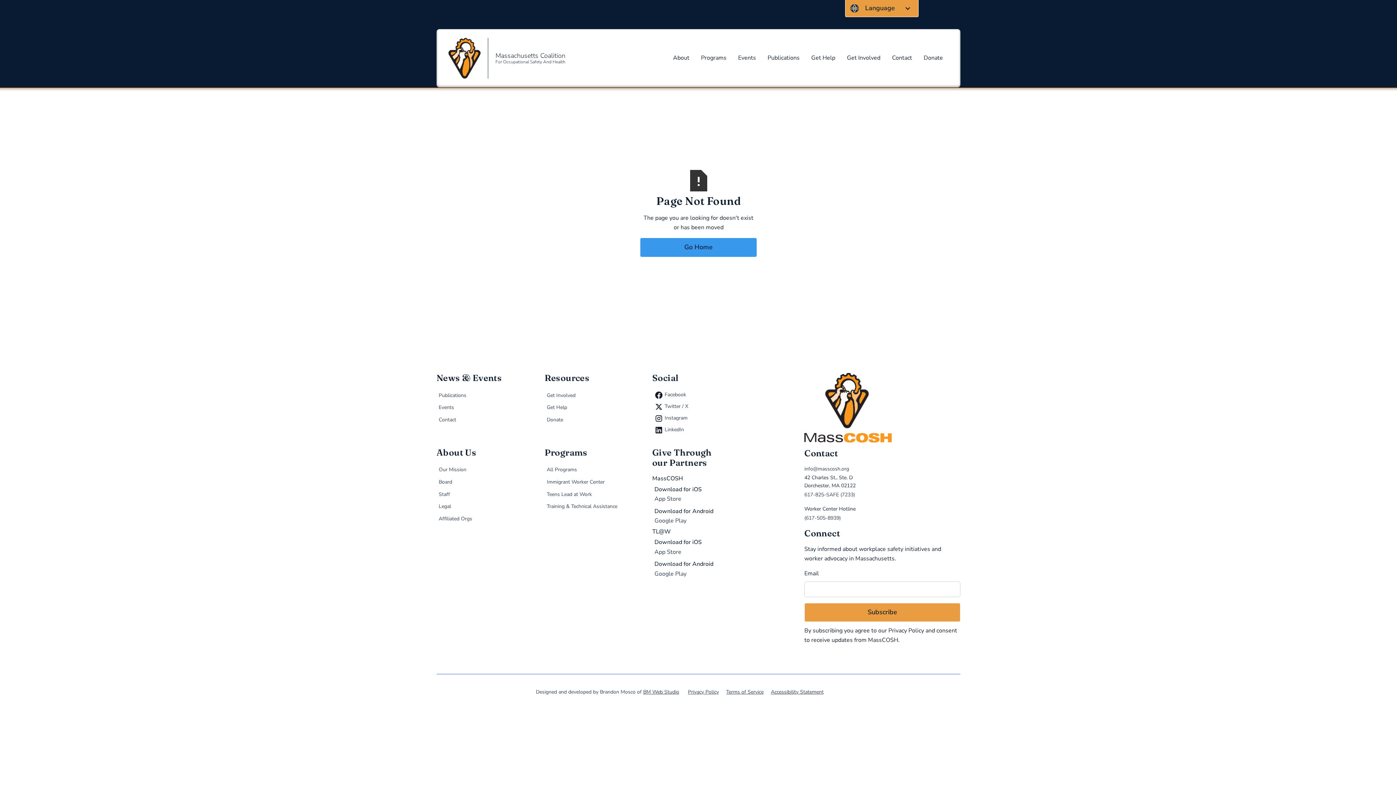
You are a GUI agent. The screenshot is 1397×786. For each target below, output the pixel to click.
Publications (784, 58)
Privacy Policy (906, 631)
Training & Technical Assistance (582, 506)
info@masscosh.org (826, 468)
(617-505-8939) (822, 518)
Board (445, 482)
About (681, 58)
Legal (445, 506)
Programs (714, 58)
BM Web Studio (661, 691)
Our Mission (452, 469)
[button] (881, 8)
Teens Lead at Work (569, 494)
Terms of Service (745, 691)
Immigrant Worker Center (576, 482)
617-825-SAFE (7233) (829, 494)
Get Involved (863, 58)
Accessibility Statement (797, 691)
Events (747, 58)
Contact (902, 58)
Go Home (698, 247)
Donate (933, 58)
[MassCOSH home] (882, 407)
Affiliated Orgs (455, 518)
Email (811, 573)
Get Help (823, 58)
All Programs (562, 469)
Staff (444, 494)
